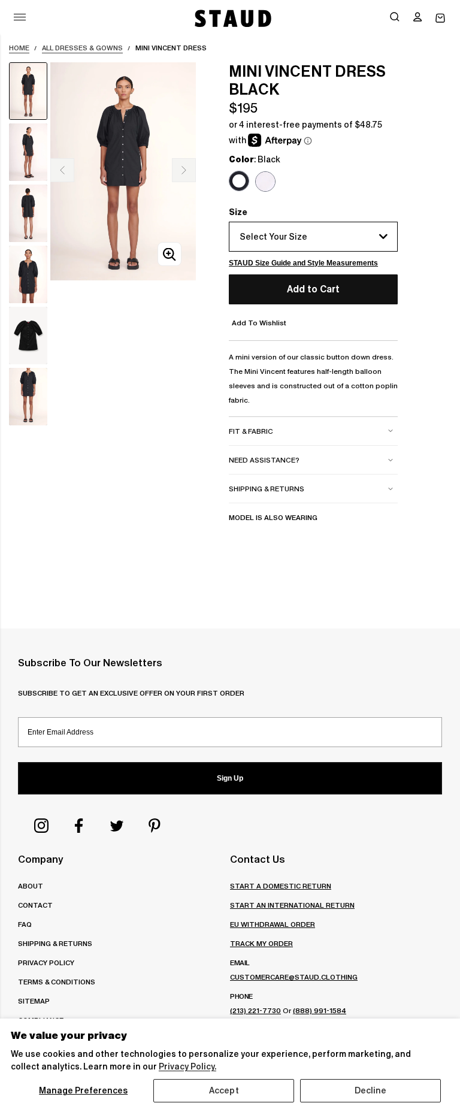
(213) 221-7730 (255, 1010)
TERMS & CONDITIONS (56, 982)
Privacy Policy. (187, 1066)
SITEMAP (34, 1001)
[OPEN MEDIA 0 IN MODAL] (169, 254)
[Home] (232, 18)
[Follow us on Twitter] (116, 825)
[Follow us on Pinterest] (154, 825)
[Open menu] (20, 17)
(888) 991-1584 (319, 1010)
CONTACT (35, 905)
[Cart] (440, 18)
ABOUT (30, 886)
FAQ (25, 924)
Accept (224, 1090)
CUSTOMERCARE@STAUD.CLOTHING (294, 977)
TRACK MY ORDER (261, 943)
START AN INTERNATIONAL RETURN (292, 905)
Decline (371, 1090)
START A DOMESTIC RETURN (280, 886)
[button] (417, 18)
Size (238, 212)
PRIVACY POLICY (46, 962)
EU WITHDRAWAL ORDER (272, 924)
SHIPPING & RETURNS (55, 943)
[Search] (395, 18)
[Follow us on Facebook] (79, 825)
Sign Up (230, 778)
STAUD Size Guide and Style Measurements (303, 263)
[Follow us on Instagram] (41, 825)
